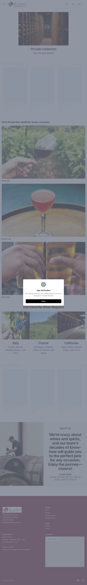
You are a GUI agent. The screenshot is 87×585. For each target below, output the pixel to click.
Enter (44, 301)
